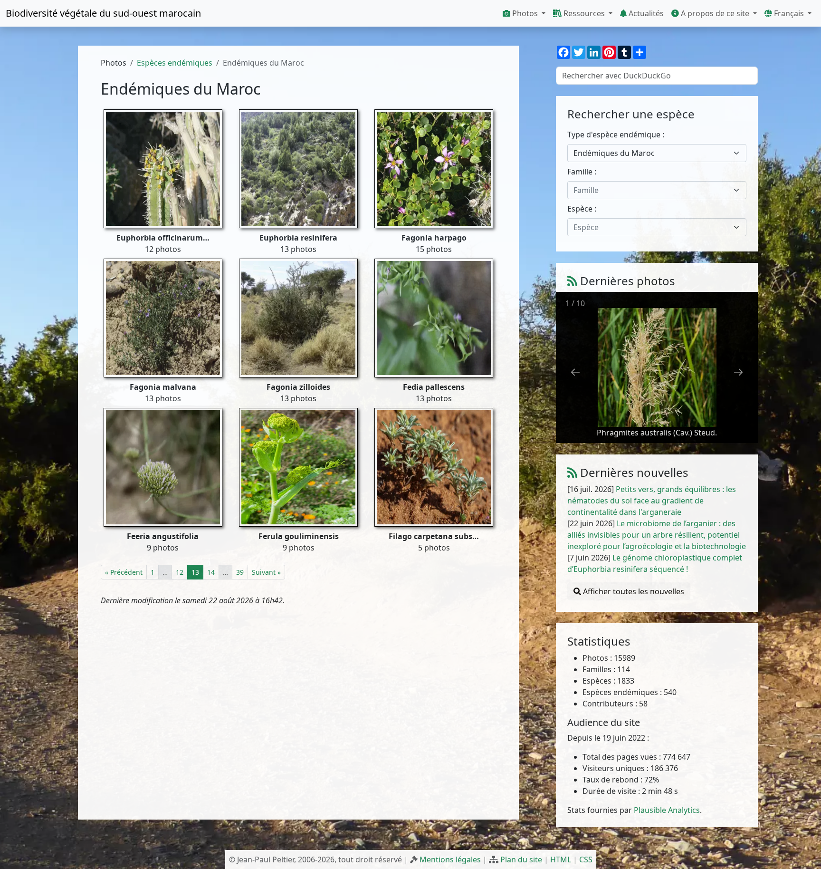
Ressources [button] (584, 13)
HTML (560, 859)
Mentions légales (450, 859)
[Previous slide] (575, 372)
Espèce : (581, 208)
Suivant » (266, 572)
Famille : (581, 171)
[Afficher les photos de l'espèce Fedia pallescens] (433, 317)
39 (240, 572)
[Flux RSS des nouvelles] (572, 472)
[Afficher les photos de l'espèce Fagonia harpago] (433, 168)
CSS (585, 859)
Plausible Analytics (667, 810)
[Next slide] (738, 372)
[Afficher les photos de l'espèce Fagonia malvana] (163, 317)
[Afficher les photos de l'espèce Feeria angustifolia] (163, 467)
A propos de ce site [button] (715, 13)
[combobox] (656, 153)
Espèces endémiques (174, 63)
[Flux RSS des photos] (572, 281)
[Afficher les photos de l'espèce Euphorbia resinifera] (298, 168)
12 (179, 572)
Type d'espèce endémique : (615, 134)
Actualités (645, 13)
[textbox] (651, 190)
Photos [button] (525, 13)
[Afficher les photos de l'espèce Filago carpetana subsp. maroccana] (433, 467)
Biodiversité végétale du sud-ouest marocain (103, 13)
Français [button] (789, 13)
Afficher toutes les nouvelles (632, 591)
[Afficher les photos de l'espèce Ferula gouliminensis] (298, 467)
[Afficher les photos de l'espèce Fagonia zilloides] (298, 317)
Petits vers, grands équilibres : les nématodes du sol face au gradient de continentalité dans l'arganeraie (651, 500)
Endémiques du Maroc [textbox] (614, 153)
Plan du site (521, 859)
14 (211, 572)
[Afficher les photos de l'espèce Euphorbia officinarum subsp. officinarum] (163, 168)
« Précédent (124, 572)
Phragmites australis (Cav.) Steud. (657, 432)
